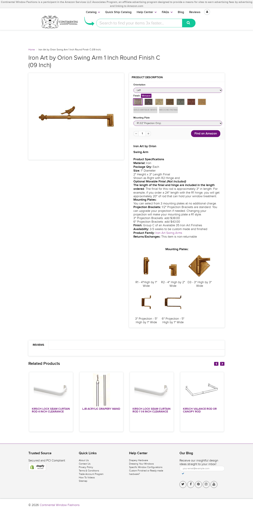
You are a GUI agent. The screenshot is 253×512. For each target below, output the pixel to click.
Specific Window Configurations (145, 467)
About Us (84, 460)
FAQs (165, 12)
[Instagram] (206, 484)
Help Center (145, 12)
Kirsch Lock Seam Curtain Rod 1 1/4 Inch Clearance (152, 410)
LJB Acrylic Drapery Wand (101, 408)
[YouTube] (213, 484)
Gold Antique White (145, 110)
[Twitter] (183, 484)
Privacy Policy (86, 467)
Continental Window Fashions (60, 505)
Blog (181, 12)
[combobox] (139, 23)
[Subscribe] (183, 473)
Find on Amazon (205, 133)
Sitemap (83, 481)
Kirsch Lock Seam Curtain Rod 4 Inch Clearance (51, 410)
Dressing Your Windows (141, 463)
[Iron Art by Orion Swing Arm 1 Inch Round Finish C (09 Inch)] (76, 116)
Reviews (195, 12)
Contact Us (84, 463)
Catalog (91, 12)
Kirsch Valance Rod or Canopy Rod (200, 410)
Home (31, 49)
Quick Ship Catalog (118, 12)
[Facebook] (190, 484)
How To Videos (87, 477)
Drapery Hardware (138, 460)
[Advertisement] (126, 37)
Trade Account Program (91, 474)
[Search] (189, 23)
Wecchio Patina (168, 110)
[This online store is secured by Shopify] (37, 467)
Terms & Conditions (89, 470)
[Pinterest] (198, 484)
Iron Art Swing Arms (168, 233)
